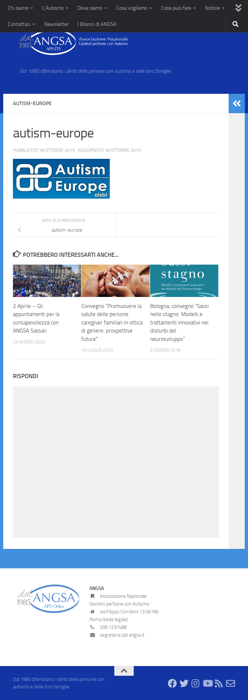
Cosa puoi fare (176, 8)
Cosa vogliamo (131, 8)
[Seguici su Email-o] (230, 683)
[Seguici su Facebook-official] (172, 683)
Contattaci (19, 24)
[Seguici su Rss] (218, 683)
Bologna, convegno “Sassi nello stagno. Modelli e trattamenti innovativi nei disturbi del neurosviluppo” (179, 322)
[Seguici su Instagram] (195, 683)
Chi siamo (18, 8)
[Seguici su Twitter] (184, 683)
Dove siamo (90, 8)
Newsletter (56, 24)
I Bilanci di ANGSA (97, 24)
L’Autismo (53, 8)
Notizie (212, 8)
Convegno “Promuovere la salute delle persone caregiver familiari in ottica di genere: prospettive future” (111, 322)
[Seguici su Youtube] (207, 683)
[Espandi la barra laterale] (237, 103)
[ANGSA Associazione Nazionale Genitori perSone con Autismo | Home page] (70, 42)
